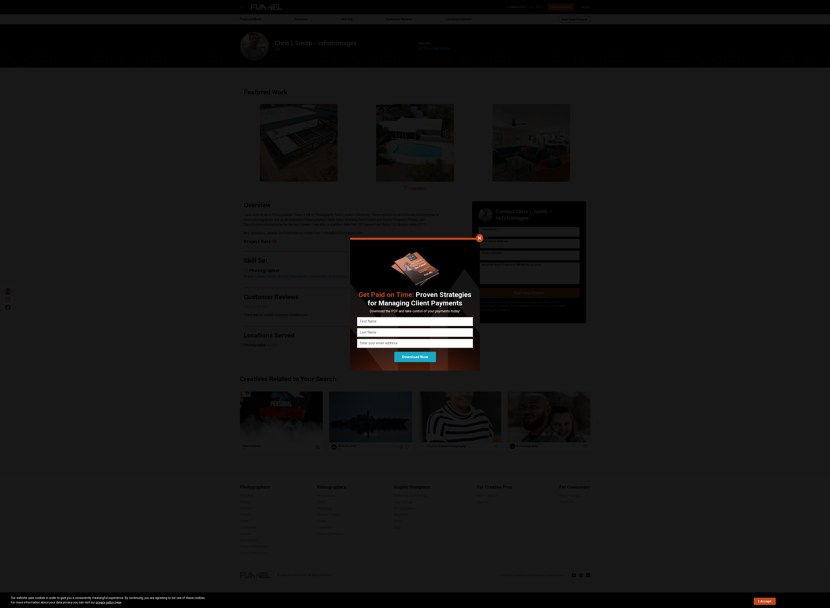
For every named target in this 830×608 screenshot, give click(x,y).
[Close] (479, 238)
